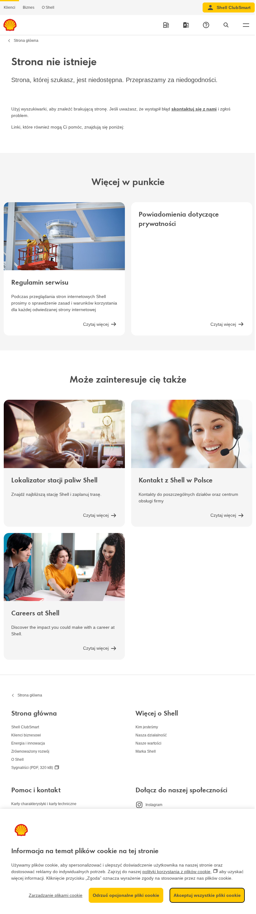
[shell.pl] (10, 25)
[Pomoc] (206, 24)
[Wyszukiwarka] (226, 24)
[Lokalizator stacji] (166, 24)
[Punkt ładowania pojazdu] (186, 24)
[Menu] (246, 24)
